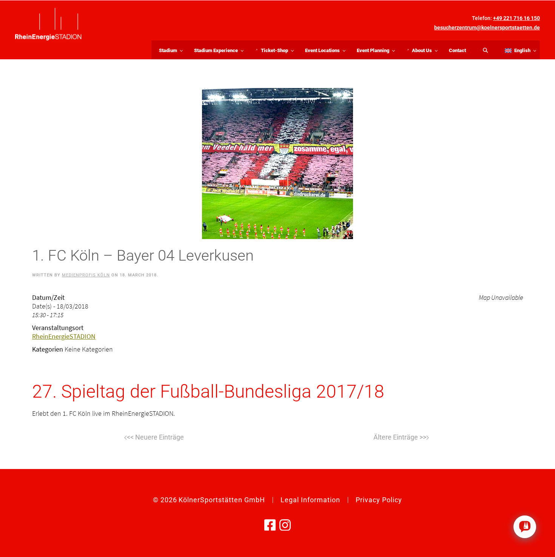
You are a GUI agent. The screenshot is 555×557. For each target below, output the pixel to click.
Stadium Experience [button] (216, 50)
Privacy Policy (379, 500)
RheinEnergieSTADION (64, 336)
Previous (154, 438)
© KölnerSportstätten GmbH (209, 500)
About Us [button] (426, 52)
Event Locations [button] (322, 50)
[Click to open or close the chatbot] (524, 526)
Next (401, 438)
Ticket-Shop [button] (279, 52)
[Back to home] (48, 24)
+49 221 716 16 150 (516, 18)
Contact (457, 50)
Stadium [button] (168, 50)
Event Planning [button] (373, 50)
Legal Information (310, 500)
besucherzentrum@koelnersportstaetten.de (487, 28)
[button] (518, 49)
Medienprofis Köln (86, 275)
